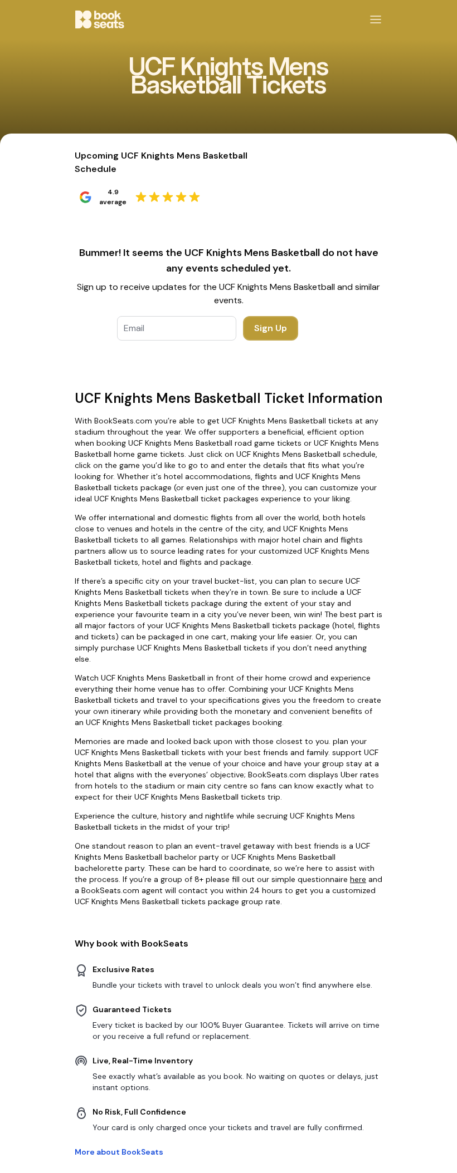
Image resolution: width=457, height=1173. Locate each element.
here (358, 879)
